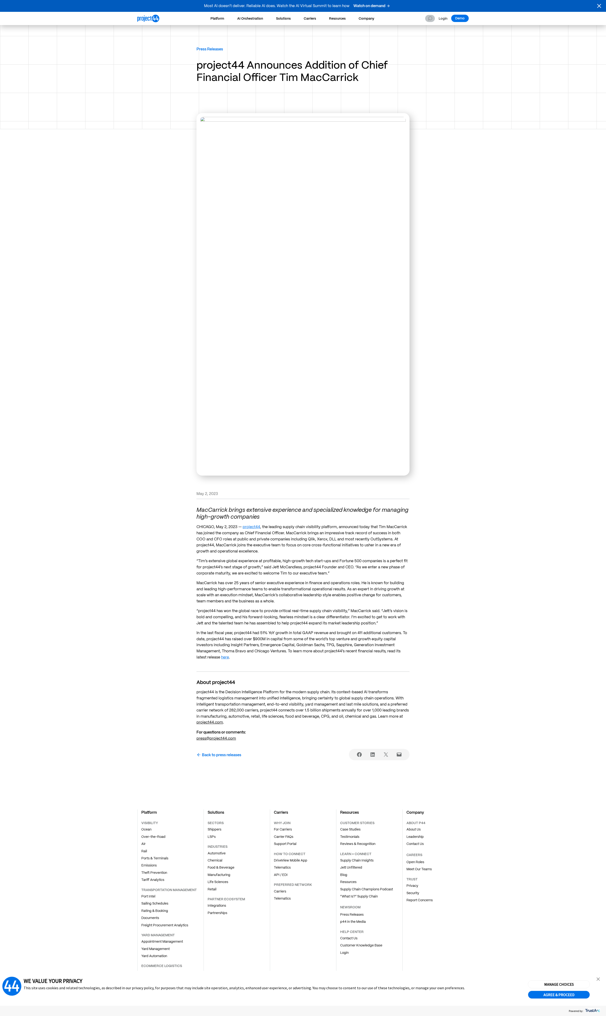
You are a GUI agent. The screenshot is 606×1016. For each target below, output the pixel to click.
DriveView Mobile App (290, 860)
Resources (337, 18)
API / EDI (281, 875)
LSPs (212, 837)
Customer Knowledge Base (361, 945)
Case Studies (350, 829)
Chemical (215, 860)
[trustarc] (592, 1011)
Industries (217, 846)
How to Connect (289, 854)
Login (443, 19)
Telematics (282, 867)
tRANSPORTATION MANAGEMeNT (169, 890)
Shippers (214, 829)
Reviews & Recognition (357, 844)
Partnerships (217, 913)
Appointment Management (162, 941)
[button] (599, 6)
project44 (251, 526)
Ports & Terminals (154, 858)
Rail (144, 851)
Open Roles (415, 862)
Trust (412, 879)
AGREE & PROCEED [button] (559, 994)
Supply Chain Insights (357, 860)
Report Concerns (419, 900)
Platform (217, 18)
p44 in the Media (353, 921)
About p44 (415, 823)
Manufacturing (219, 875)
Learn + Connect (355, 854)
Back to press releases (221, 755)
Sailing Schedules (154, 903)
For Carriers (283, 829)
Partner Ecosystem (226, 899)
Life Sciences (218, 882)
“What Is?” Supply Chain (359, 896)
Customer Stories (357, 823)
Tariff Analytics (152, 880)
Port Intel (148, 896)
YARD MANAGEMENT (158, 935)
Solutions (283, 18)
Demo (460, 18)
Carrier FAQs (283, 837)
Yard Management (155, 949)
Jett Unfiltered (351, 867)
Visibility (149, 823)
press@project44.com (216, 738)
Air (143, 844)
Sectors (216, 823)
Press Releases (209, 49)
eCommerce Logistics (161, 966)
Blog (343, 875)
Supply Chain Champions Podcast (366, 889)
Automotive (217, 853)
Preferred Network (293, 885)
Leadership (415, 837)
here (225, 657)
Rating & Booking (154, 911)
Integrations (217, 905)
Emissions (149, 865)
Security (412, 893)
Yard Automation (154, 956)
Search (430, 18)
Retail (212, 889)
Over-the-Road (153, 837)
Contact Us (348, 938)
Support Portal (285, 844)
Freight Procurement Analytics (164, 925)
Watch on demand (369, 6)
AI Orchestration (250, 18)
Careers (414, 855)
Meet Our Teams (419, 869)
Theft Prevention (154, 872)
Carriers (310, 18)
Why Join (282, 823)
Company (366, 18)
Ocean (146, 829)
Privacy (412, 885)
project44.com (209, 722)
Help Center (352, 932)
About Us (413, 829)
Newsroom (350, 907)
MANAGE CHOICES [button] (559, 984)
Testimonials (349, 837)
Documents (150, 918)
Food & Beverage (221, 867)
